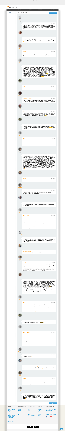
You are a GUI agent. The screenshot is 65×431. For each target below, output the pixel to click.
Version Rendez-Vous (49, 407)
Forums (9, 410)
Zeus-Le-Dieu (20, 20)
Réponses (24, 393)
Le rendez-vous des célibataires (51, 414)
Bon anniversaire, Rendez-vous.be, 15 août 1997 (30, 38)
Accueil (8, 9)
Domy (20, 276)
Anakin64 (20, 234)
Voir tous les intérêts (31, 415)
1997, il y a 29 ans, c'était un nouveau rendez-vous (31, 23)
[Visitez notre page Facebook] (47, 417)
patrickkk (20, 390)
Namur (19, 414)
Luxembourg (20, 413)
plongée (29, 411)
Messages (19, 9)
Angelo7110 (20, 362)
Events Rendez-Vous (52, 9)
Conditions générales (11, 418)
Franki (20, 83)
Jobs (39, 410)
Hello (24, 111)
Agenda (39, 414)
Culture (39, 413)
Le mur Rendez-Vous (11, 409)
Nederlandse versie (49, 411)
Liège (19, 411)
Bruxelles (19, 409)
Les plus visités (10, 414)
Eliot (20, 375)
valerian (20, 175)
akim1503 (20, 248)
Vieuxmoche (20, 151)
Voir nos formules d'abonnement (11, 417)
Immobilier (40, 409)
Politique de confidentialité (12, 420)
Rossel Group (40, 407)
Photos (24, 320)
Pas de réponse (25, 237)
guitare (29, 414)
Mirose (20, 62)
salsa (29, 409)
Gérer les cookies (11, 421)
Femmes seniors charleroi (27, 251)
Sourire (24, 86)
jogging (29, 413)
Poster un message (53, 12)
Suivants (53, 403)
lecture (29, 410)
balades (29, 407)
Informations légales (11, 415)
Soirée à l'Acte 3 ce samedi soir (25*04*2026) (30, 366)
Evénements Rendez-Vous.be (51, 409)
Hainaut (19, 410)
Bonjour (24, 354)
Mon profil (40, 9)
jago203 (20, 48)
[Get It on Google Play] (36, 427)
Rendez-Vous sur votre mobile (51, 413)
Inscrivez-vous (25, 0)
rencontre (24, 51)
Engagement (25, 190)
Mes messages (9, 14)
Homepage (10, 407)
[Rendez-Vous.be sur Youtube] (50, 417)
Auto (39, 416)
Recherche (30, 9)
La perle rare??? (25, 280)
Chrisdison (20, 351)
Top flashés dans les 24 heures (12, 412)
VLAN (39, 415)
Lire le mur (9, 12)
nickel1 (20, 259)
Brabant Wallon (20, 407)
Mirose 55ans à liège (26, 65)
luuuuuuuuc (20, 95)
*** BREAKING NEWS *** (27, 98)
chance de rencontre (26, 203)
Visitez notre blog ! (49, 410)
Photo (24, 125)
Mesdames (24, 154)
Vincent (20, 34)
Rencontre (24, 178)
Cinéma (39, 411)
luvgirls (20, 108)
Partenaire (20, 199)
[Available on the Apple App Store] (30, 427)
